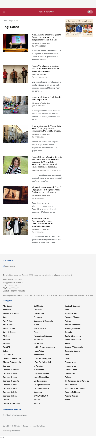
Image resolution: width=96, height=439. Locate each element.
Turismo (68, 377)
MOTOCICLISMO (41, 396)
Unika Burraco (71, 384)
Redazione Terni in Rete (41, 43)
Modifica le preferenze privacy (15, 415)
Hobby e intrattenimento (44, 347)
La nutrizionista (40, 381)
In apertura (38, 366)
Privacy (26, 426)
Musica (37, 399)
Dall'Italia (38, 309)
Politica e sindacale (73, 324)
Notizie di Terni (71, 313)
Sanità (67, 343)
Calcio (5, 351)
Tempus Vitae (70, 362)
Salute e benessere (73, 336)
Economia (38, 317)
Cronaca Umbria (10, 392)
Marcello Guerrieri (39, 74)
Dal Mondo (38, 306)
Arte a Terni (8, 321)
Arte (4, 317)
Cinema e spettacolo (12, 358)
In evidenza (39, 369)
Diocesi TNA (39, 313)
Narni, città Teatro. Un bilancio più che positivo (46, 98)
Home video (39, 351)
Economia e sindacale (43, 321)
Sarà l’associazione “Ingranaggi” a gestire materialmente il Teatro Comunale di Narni (43, 222)
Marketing (38, 392)
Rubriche (68, 332)
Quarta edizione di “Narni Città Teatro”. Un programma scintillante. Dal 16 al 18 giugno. (46, 128)
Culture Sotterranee (11, 403)
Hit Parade (38, 339)
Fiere (36, 332)
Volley (67, 399)
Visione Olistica (71, 396)
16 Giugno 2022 (54, 170)
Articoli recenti (9, 332)
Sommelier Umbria (72, 351)
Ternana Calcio (71, 369)
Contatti (6, 426)
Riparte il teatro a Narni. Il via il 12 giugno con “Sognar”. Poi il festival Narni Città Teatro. (46, 189)
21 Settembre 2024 (40, 77)
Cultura (6, 399)
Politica (68, 321)
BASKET (6, 347)
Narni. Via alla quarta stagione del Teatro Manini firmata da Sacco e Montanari (45, 68)
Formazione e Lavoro (43, 336)
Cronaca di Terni (10, 384)
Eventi (36, 324)
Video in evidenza (72, 392)
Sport (67, 354)
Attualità (6, 339)
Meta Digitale (16, 430)
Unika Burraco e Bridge (74, 388)
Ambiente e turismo (11, 313)
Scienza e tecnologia (74, 347)
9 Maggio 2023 (38, 137)
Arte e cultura (9, 328)
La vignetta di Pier (42, 384)
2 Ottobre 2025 (39, 46)
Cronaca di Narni (10, 377)
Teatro (67, 358)
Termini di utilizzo (38, 426)
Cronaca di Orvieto (11, 381)
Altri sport (7, 306)
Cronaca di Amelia (11, 369)
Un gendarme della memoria (77, 381)
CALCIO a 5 (8, 354)
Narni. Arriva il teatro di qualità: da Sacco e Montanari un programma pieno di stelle (46, 37)
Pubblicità (16, 426)
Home (5, 21)
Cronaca (6, 366)
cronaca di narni (10, 373)
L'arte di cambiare (41, 373)
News (67, 309)
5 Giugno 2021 (38, 198)
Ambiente (7, 309)
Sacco (16, 21)
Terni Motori (70, 373)
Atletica (6, 336)
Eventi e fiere (40, 328)
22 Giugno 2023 (39, 106)
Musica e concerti (72, 306)
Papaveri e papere (72, 317)
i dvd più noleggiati (42, 358)
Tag (10, 21)
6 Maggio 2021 (38, 232)
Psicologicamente (72, 328)
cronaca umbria (10, 396)
